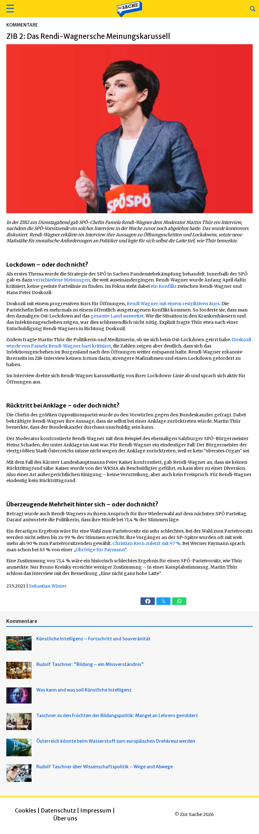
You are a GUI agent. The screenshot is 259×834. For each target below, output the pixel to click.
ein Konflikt (164, 286)
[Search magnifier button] (252, 9)
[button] (9, 8)
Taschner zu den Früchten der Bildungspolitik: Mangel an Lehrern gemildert (117, 715)
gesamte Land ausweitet (117, 316)
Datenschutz (58, 810)
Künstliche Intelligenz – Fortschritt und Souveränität (93, 639)
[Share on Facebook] (148, 601)
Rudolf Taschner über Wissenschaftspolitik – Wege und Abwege (104, 767)
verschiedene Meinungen (61, 280)
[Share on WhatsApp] (179, 601)
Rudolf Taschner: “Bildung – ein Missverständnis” (90, 664)
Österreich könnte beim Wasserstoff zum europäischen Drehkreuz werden (115, 741)
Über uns (65, 818)
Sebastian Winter (48, 586)
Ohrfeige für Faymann (100, 550)
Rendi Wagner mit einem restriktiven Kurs (173, 303)
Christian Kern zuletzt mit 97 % (146, 543)
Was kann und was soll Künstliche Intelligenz (83, 690)
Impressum (95, 810)
